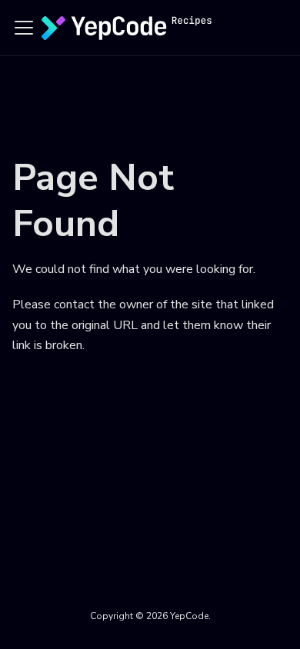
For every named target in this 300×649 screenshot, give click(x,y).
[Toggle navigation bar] (23, 27)
